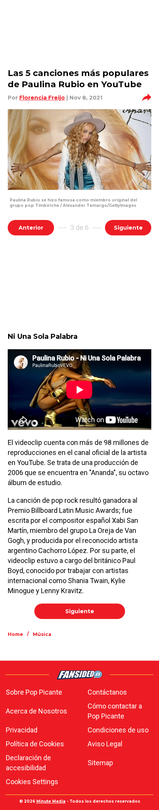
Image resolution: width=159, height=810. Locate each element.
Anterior (31, 227)
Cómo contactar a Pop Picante (115, 711)
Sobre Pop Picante (34, 692)
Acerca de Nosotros (36, 711)
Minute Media (51, 801)
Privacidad (21, 730)
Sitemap (100, 763)
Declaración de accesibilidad (28, 763)
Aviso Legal (105, 744)
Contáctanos (107, 692)
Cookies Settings (32, 782)
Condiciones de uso (118, 730)
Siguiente (128, 227)
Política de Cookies (35, 744)
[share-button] (146, 97)
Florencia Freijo (42, 97)
